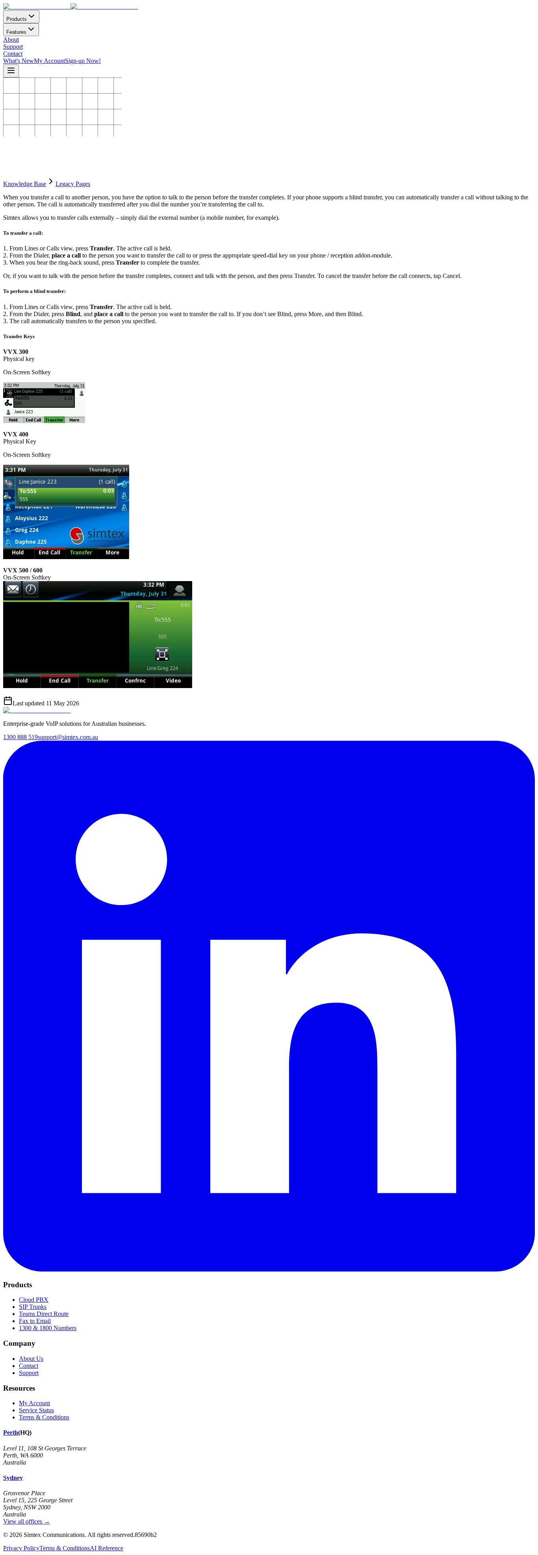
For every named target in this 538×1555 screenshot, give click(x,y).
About (11, 39)
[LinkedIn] (269, 1269)
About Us (31, 1358)
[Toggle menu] (11, 70)
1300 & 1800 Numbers (47, 1328)
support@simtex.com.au (68, 737)
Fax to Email (35, 1321)
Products (16, 19)
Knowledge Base (24, 183)
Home (11, 141)
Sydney (13, 1477)
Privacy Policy (21, 1548)
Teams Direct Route (44, 1313)
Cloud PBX (33, 1299)
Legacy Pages (73, 183)
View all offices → (26, 1521)
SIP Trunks (32, 1306)
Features (16, 32)
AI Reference (106, 1548)
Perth (10, 1432)
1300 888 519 (20, 737)
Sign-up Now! (83, 60)
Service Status (36, 1410)
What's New (18, 60)
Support (13, 46)
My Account (49, 60)
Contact (12, 53)
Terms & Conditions (44, 1417)
